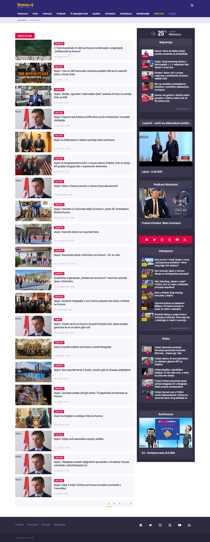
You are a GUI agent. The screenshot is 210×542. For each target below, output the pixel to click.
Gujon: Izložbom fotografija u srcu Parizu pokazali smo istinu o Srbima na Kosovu (74, 303)
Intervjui (47, 13)
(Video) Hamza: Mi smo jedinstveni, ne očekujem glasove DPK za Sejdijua (166, 361)
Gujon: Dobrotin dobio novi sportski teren (74, 234)
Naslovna (23, 13)
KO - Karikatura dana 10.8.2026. (165, 438)
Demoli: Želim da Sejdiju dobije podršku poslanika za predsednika (166, 54)
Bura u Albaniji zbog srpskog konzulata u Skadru (166, 295)
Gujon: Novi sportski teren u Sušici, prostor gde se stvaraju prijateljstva (74, 372)
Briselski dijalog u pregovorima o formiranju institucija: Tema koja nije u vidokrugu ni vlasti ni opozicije (166, 317)
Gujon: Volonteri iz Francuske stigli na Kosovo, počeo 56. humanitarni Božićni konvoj (74, 211)
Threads (169, 239)
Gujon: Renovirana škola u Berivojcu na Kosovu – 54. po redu (74, 257)
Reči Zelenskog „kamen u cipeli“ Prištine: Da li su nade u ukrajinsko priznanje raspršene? (166, 284)
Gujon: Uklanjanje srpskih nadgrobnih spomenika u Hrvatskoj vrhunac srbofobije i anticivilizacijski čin (74, 464)
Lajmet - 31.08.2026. (165, 152)
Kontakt (46, 524)
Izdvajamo (166, 251)
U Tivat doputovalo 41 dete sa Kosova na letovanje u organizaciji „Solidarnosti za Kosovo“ (74, 50)
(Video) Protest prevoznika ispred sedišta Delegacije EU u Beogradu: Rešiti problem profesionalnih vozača (166, 383)
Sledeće (130, 503)
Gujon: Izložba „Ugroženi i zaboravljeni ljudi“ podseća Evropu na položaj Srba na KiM (74, 96)
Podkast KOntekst (166, 184)
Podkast (61, 13)
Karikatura (126, 13)
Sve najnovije (182, 109)
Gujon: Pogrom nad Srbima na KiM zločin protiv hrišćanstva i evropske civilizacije (74, 119)
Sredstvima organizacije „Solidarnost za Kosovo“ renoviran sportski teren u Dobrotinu (74, 280)
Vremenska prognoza (165, 33)
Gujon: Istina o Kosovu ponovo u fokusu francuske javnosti (74, 188)
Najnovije (165, 42)
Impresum (32, 524)
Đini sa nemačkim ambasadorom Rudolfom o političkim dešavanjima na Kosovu (166, 86)
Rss (184, 239)
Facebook (146, 239)
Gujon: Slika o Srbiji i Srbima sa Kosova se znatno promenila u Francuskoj (74, 487)
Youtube (177, 239)
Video (166, 338)
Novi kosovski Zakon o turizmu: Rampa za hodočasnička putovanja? (166, 273)
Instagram (162, 239)
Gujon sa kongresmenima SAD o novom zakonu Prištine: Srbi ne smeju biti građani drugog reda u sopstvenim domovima (74, 165)
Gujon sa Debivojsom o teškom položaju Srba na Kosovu (74, 142)
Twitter (154, 239)
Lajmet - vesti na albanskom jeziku (166, 123)
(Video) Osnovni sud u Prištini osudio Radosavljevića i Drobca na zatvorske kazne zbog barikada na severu (166, 395)
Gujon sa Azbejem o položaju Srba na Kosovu (74, 418)
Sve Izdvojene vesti (179, 328)
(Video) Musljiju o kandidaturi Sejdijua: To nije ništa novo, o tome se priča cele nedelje (166, 372)
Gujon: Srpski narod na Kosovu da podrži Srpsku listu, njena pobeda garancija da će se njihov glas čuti (74, 326)
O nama (19, 524)
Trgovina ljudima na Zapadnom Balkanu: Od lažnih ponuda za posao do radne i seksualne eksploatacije (166, 306)
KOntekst (110, 13)
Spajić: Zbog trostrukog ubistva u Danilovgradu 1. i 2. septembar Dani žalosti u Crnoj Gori (166, 64)
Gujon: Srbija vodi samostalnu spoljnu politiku (74, 441)
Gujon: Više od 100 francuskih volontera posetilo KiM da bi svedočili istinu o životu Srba (74, 73)
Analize (96, 13)
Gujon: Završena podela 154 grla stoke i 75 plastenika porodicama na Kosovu (74, 395)
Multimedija (143, 13)
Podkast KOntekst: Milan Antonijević (165, 208)
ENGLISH (159, 13)
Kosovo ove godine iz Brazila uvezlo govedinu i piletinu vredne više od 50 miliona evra (166, 98)
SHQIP (172, 13)
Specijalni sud (80, 13)
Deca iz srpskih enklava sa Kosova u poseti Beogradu (74, 349)
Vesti (35, 13)
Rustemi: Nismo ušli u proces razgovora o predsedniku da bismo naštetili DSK (166, 75)
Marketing (59, 524)
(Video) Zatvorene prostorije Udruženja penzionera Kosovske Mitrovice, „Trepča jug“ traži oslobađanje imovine (166, 350)
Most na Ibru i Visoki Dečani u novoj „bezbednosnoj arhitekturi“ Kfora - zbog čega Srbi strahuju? (166, 262)
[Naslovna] (25, 5)
